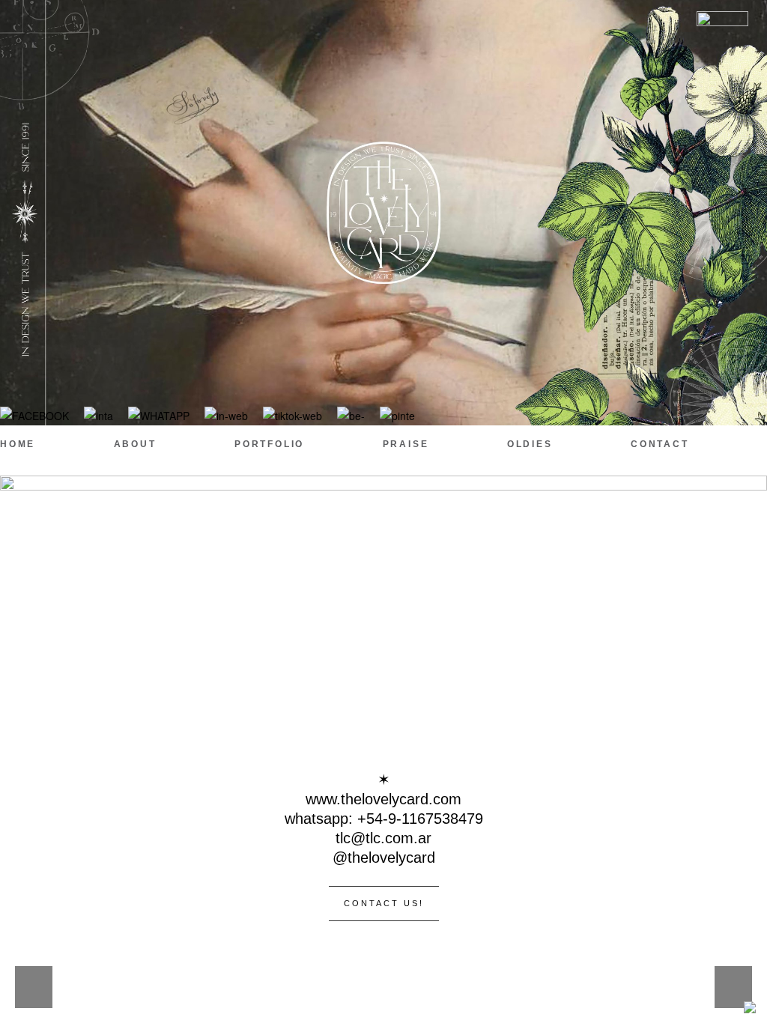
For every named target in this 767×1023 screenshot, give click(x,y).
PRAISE (406, 444)
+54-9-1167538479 (420, 818)
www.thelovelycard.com (383, 799)
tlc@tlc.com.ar (383, 838)
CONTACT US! (384, 903)
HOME (17, 444)
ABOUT (135, 444)
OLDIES (530, 444)
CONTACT (660, 444)
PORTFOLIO (269, 444)
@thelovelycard (384, 857)
